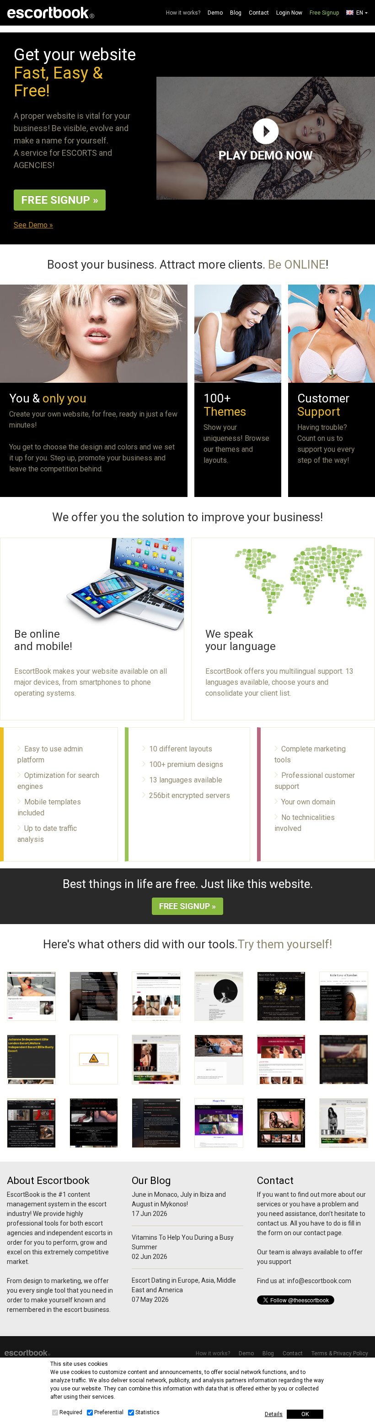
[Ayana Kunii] (94, 996)
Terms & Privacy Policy (339, 1353)
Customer (323, 404)
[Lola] (156, 1123)
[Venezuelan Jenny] (94, 1123)
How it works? (183, 13)
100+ (225, 404)
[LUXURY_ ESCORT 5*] (281, 1123)
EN (359, 13)
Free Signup (324, 13)
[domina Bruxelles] (31, 1123)
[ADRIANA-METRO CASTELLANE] (281, 1059)
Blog (235, 13)
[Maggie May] (218, 1123)
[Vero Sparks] (94, 1059)
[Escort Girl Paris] (281, 996)
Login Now (289, 13)
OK (305, 1414)
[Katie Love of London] (343, 996)
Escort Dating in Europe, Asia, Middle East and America (184, 1285)
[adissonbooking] (343, 1123)
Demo (215, 13)
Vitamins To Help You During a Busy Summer (183, 1242)
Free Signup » (59, 200)
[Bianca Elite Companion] (343, 1059)
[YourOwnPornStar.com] (156, 996)
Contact (259, 13)
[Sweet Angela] (31, 996)
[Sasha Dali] (218, 1059)
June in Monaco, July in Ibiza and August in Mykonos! (179, 1199)
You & (47, 398)
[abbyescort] (156, 1059)
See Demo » (33, 225)
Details (274, 1414)
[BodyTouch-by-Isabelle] (218, 996)
